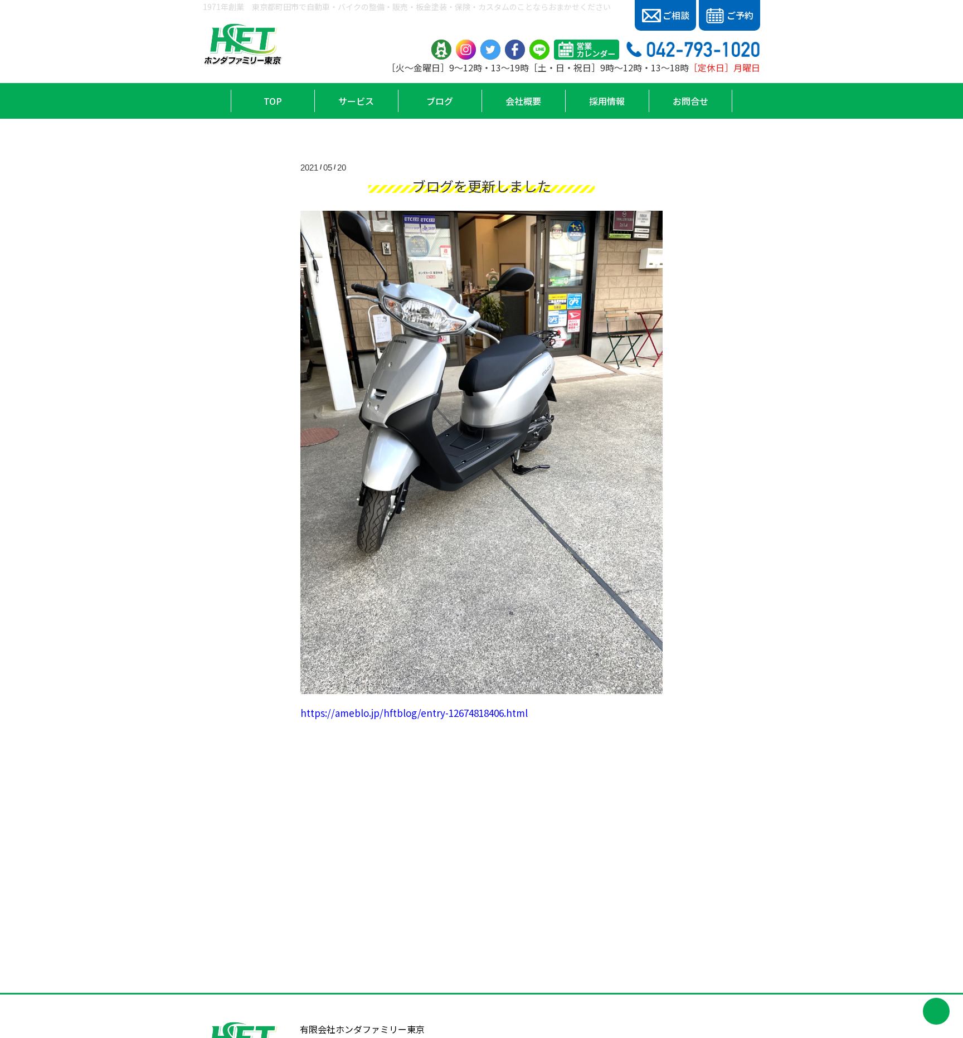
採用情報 (607, 101)
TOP (273, 101)
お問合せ (690, 101)
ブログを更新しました (481, 186)
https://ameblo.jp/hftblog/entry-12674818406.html (414, 713)
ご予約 (740, 15)
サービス (356, 101)
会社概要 (523, 101)
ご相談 (676, 15)
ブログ (439, 101)
